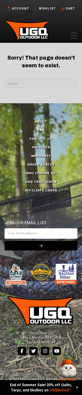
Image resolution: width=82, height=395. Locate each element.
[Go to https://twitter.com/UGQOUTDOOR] (33, 351)
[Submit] (41, 245)
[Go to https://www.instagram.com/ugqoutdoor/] (45, 351)
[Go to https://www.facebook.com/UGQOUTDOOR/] (22, 351)
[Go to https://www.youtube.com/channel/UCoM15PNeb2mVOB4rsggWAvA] (57, 351)
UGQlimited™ (60, 390)
